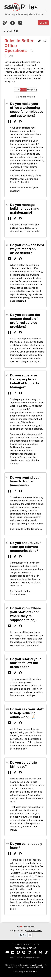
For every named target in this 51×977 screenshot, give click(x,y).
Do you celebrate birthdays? (23, 764)
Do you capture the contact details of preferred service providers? (25, 320)
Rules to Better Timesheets (28, 529)
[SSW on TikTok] (46, 952)
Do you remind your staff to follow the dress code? (25, 663)
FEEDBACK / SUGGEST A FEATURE (25, 945)
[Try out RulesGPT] (5, 23)
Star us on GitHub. (34, 930)
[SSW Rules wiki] (20, 23)
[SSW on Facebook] (18, 952)
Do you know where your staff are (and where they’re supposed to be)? (25, 614)
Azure (26, 971)
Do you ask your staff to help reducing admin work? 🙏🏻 (27, 713)
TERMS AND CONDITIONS (25, 948)
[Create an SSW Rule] (12, 23)
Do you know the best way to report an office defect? (27, 249)
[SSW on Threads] (29, 952)
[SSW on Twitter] (35, 952)
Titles (16, 89)
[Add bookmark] (9, 121)
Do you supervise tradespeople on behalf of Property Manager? (24, 381)
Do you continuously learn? (26, 846)
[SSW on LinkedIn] (12, 952)
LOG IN (43, 23)
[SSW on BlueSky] (40, 952)
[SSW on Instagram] (24, 952)
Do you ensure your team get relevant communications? (25, 547)
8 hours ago (20, 967)
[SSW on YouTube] (7, 952)
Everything (32, 89)
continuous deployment (32, 965)
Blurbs (23, 89)
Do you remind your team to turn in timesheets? (25, 481)
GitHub (35, 971)
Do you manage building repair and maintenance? (24, 209)
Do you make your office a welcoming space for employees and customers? (26, 109)
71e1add (39, 967)
